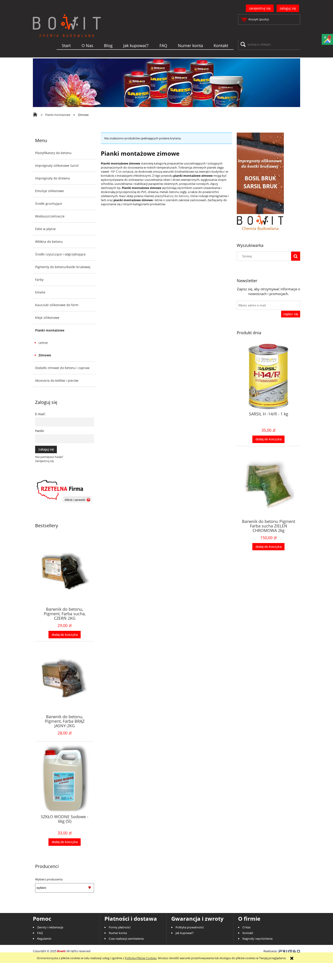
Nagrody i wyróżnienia (257, 939)
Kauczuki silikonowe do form (56, 305)
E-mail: (40, 414)
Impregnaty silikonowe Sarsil (57, 165)
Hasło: (39, 431)
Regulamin (44, 939)
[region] (166, 82)
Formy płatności (119, 927)
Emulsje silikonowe (49, 191)
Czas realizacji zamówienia (126, 939)
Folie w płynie (45, 229)
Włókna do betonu (49, 241)
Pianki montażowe (49, 330)
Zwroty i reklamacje (50, 927)
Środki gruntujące (48, 203)
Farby (39, 279)
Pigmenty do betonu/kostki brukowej (62, 267)
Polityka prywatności (190, 927)
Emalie (40, 292)
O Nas (246, 927)
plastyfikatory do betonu (172, 196)
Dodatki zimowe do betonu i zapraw (62, 368)
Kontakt (247, 933)
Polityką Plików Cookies (141, 958)
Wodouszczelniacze (50, 216)
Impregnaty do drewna (52, 178)
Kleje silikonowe (47, 317)
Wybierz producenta (49, 879)
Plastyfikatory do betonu (53, 153)
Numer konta (118, 933)
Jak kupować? (185, 933)
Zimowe (45, 355)
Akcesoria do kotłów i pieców (56, 380)
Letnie (43, 343)
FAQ (40, 933)
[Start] (67, 33)
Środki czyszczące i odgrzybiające (60, 254)
